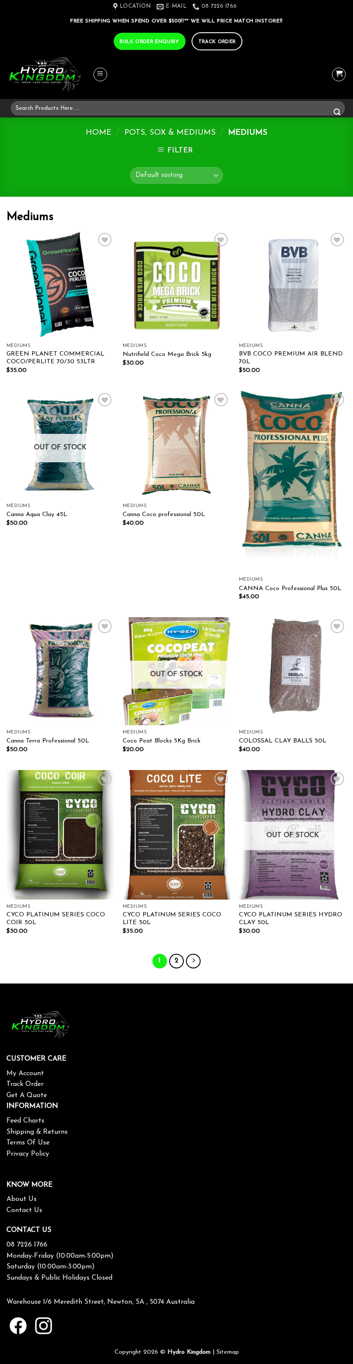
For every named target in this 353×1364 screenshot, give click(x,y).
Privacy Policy (27, 1154)
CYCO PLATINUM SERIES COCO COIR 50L (55, 919)
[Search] (337, 112)
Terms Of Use (28, 1142)
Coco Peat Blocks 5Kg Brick (162, 741)
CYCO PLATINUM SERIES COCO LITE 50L (172, 919)
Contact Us (24, 1210)
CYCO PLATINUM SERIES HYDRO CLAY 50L (290, 919)
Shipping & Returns (37, 1132)
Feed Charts (25, 1120)
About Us (21, 1199)
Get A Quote (26, 1095)
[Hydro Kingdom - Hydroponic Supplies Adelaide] (49, 74)
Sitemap (228, 1352)
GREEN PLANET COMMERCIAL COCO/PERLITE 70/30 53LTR (55, 358)
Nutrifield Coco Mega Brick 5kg (167, 354)
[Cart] (339, 74)
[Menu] (100, 74)
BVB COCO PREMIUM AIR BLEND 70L (291, 358)
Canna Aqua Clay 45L (36, 514)
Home (98, 133)
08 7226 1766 (26, 1244)
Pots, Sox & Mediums (170, 133)
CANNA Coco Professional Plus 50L (290, 588)
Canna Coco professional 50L (164, 514)
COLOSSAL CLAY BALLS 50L (282, 741)
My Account (25, 1073)
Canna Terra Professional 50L (47, 741)
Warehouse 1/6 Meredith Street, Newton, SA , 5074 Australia (100, 1302)
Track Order (24, 1084)
